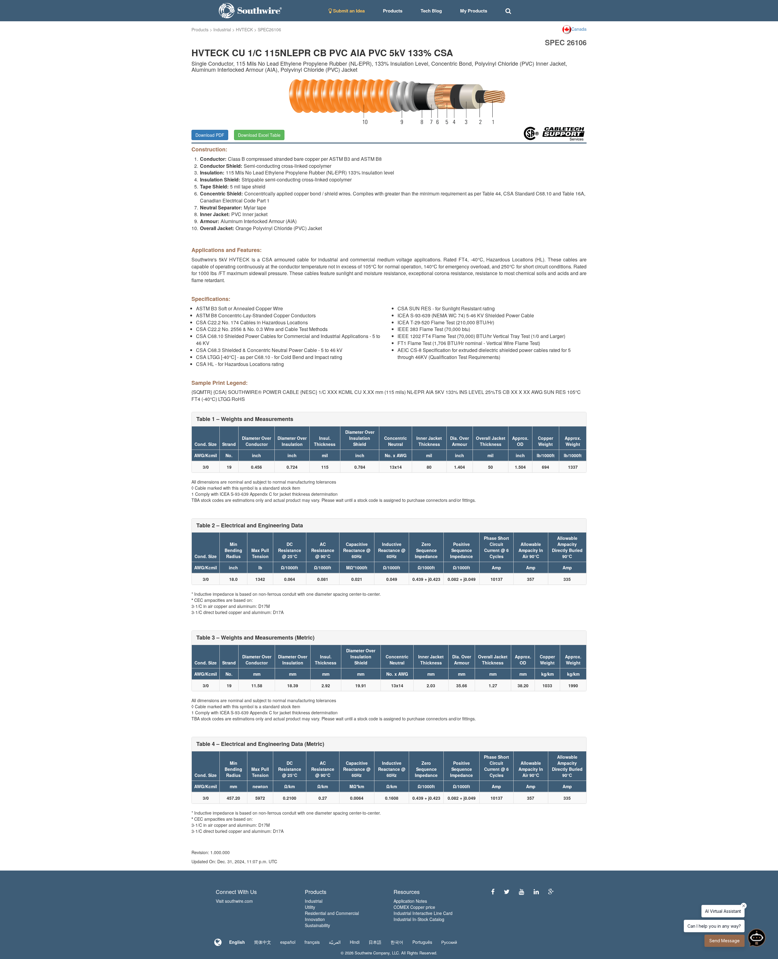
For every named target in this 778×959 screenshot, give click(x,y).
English (237, 942)
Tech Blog (431, 10)
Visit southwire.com (234, 901)
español (287, 942)
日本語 (375, 942)
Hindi (355, 942)
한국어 (397, 942)
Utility (310, 907)
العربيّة (335, 942)
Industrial (222, 29)
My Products (473, 10)
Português (422, 942)
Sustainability (317, 925)
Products (199, 29)
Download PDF (209, 135)
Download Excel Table (259, 135)
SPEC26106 (269, 29)
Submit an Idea (348, 10)
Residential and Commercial (332, 913)
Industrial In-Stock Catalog (419, 919)
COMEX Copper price (414, 907)
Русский (449, 942)
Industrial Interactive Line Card (423, 913)
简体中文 (262, 942)
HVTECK (244, 29)
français (312, 942)
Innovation (315, 919)
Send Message (724, 940)
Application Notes (410, 901)
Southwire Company (372, 953)
